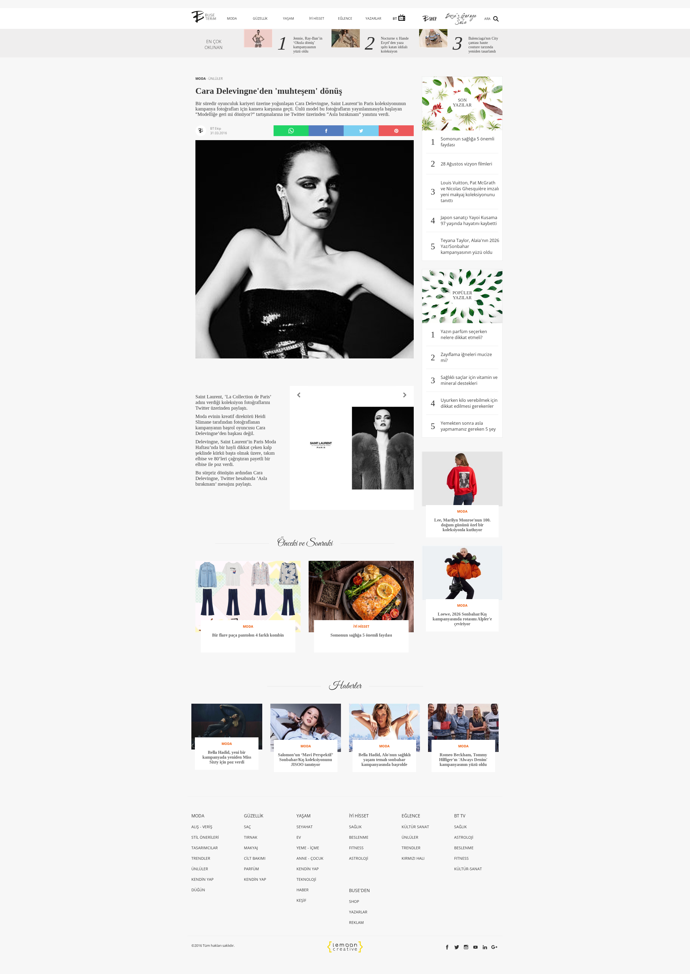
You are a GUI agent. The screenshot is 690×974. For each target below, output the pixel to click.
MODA (232, 18)
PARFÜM (251, 868)
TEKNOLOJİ (306, 879)
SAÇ (247, 826)
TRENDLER (200, 858)
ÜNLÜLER (215, 78)
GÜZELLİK (260, 18)
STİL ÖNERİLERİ (205, 837)
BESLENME (358, 837)
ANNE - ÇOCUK (309, 858)
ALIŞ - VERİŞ (201, 826)
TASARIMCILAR (204, 847)
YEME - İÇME (307, 847)
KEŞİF (301, 900)
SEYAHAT (304, 826)
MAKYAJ (251, 847)
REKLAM (356, 922)
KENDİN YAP (202, 879)
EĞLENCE (345, 18)
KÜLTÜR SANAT (415, 826)
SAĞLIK (355, 826)
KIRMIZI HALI (413, 858)
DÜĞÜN (198, 889)
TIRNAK (250, 837)
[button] (299, 395)
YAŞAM (288, 18)
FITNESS (356, 847)
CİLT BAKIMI (254, 858)
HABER (302, 889)
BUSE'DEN (359, 890)
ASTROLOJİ (358, 858)
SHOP (354, 901)
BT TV (459, 816)
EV (298, 837)
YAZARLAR (373, 18)
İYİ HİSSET (316, 18)
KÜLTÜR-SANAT (468, 868)
